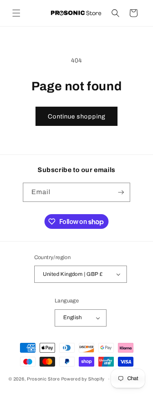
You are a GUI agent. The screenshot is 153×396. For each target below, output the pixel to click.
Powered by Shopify (83, 378)
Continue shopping (76, 116)
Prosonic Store (43, 378)
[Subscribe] (121, 192)
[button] (16, 13)
